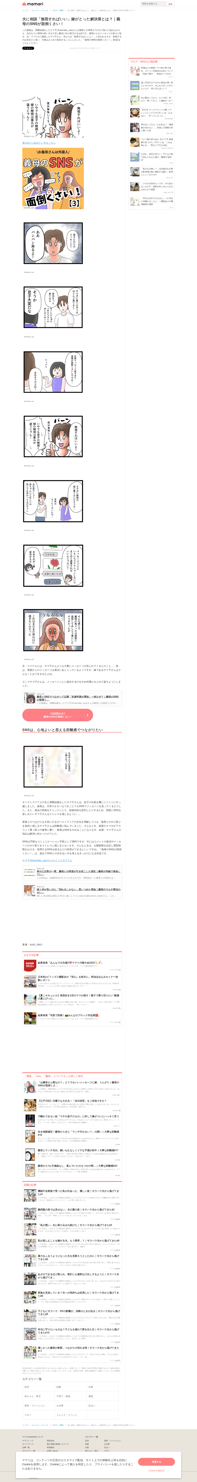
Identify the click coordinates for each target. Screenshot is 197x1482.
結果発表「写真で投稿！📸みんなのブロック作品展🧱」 (69, 1015)
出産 (87, 1447)
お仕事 (107, 1444)
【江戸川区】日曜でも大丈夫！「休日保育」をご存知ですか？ (72, 1100)
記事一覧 (26, 1447)
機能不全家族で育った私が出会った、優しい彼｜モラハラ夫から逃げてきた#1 (78, 1192)
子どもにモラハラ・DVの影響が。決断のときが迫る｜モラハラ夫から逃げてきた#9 (79, 1312)
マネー (107, 1450)
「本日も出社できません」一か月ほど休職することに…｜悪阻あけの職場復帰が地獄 (157, 201)
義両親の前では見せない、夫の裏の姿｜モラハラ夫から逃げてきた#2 (76, 1209)
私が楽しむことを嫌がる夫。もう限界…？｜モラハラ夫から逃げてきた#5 (78, 1240)
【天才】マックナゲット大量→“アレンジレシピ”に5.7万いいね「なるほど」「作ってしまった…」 (156, 112)
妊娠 (87, 1444)
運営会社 (50, 1440)
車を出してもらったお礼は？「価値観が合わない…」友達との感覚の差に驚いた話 (157, 127)
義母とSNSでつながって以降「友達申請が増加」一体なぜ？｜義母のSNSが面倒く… (78, 698)
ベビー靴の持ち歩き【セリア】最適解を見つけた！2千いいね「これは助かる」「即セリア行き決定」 (157, 142)
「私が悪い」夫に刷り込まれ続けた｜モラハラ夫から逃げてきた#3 (75, 1225)
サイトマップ (27, 1444)
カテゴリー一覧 (28, 1450)
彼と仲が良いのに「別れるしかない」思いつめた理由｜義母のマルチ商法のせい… (79, 891)
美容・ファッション (112, 1440)
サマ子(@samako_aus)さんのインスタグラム (47, 860)
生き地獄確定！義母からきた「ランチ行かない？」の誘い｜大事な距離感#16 (78, 1133)
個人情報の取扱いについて (58, 1444)
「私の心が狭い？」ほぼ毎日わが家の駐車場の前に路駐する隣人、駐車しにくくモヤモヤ (157, 171)
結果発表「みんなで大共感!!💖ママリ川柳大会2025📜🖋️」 (70, 962)
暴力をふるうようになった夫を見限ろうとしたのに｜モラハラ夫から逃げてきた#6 (78, 1257)
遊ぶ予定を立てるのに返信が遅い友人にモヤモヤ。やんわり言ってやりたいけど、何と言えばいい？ (157, 85)
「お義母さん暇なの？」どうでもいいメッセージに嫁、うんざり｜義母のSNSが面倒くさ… (78, 1084)
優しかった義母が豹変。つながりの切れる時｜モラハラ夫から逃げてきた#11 (78, 1349)
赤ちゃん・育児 (91, 1450)
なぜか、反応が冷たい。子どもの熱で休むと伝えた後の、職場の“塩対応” (157, 156)
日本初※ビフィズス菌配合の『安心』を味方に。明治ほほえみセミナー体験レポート (78, 978)
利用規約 (50, 1447)
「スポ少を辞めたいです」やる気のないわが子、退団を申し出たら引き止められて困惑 (157, 186)
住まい (107, 1447)
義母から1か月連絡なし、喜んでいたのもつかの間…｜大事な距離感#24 (77, 1165)
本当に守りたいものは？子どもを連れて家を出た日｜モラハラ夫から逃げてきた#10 (78, 1331)
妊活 (87, 1440)
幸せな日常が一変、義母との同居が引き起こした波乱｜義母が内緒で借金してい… (79, 872)
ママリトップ (27, 1440)
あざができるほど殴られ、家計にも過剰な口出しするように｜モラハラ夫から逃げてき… (78, 1276)
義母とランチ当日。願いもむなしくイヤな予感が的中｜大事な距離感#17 (78, 1150)
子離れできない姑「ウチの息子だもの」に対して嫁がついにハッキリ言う (78, 1116)
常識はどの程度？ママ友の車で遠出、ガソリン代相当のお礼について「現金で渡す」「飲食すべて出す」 (157, 70)
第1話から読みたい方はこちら (39, 143)
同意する (156, 1461)
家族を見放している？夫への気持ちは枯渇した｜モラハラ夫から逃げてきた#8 (78, 1294)
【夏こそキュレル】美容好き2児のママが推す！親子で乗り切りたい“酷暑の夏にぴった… (78, 997)
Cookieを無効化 (156, 1470)
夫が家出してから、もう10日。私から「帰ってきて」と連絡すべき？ (157, 99)
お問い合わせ (52, 1450)
